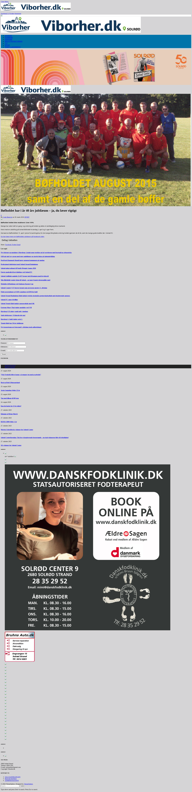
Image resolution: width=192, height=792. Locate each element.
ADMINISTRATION (12, 780)
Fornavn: (3, 343)
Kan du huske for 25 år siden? (11, 406)
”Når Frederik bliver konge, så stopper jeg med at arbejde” (21, 375)
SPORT (7, 45)
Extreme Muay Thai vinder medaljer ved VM (16, 307)
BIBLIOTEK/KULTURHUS (13, 41)
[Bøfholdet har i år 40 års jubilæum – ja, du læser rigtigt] (96, 205)
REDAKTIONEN (11, 779)
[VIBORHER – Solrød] (71, 32)
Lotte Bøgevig (7, 217)
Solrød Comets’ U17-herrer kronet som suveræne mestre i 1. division (24, 288)
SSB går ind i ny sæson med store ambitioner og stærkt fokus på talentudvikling (28, 256)
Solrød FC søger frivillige (9, 299)
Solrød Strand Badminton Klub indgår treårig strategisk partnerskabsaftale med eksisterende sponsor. (35, 296)
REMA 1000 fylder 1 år (9, 422)
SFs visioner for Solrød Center (11, 445)
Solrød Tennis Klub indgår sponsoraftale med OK (17, 303)
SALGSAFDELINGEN (12, 777)
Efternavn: (4, 347)
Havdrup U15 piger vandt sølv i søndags (14, 311)
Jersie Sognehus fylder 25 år (10, 390)
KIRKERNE (8, 39)
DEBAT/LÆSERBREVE (13, 47)
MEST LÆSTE (10, 367)
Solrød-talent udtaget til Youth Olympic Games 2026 (18, 268)
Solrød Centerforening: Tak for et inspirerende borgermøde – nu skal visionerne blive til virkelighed (34, 437)
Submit (22, 786)
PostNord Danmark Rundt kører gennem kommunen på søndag (22, 260)
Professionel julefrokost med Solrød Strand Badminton (19, 264)
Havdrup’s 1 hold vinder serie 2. (11, 319)
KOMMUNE (9, 38)
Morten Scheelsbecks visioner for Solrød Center (17, 429)
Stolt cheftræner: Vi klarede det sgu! (13, 315)
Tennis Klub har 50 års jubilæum (12, 323)
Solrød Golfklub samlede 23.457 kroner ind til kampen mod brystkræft (25, 276)
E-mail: (3, 350)
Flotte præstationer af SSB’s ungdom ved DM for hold (19, 292)
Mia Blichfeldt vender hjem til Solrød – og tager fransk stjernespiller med (25, 280)
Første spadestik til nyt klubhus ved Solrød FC (16, 272)
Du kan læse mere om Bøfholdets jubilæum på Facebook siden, (22, 237)
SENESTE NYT (10, 365)
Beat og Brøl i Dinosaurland (10, 382)
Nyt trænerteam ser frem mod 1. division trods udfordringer (21, 327)
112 (6, 43)
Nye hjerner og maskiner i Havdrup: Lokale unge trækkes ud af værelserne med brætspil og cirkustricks (36, 252)
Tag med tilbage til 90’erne (10, 398)
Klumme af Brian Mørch (9, 414)
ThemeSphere (28, 784)
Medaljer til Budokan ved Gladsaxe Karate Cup (17, 284)
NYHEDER (8, 36)
